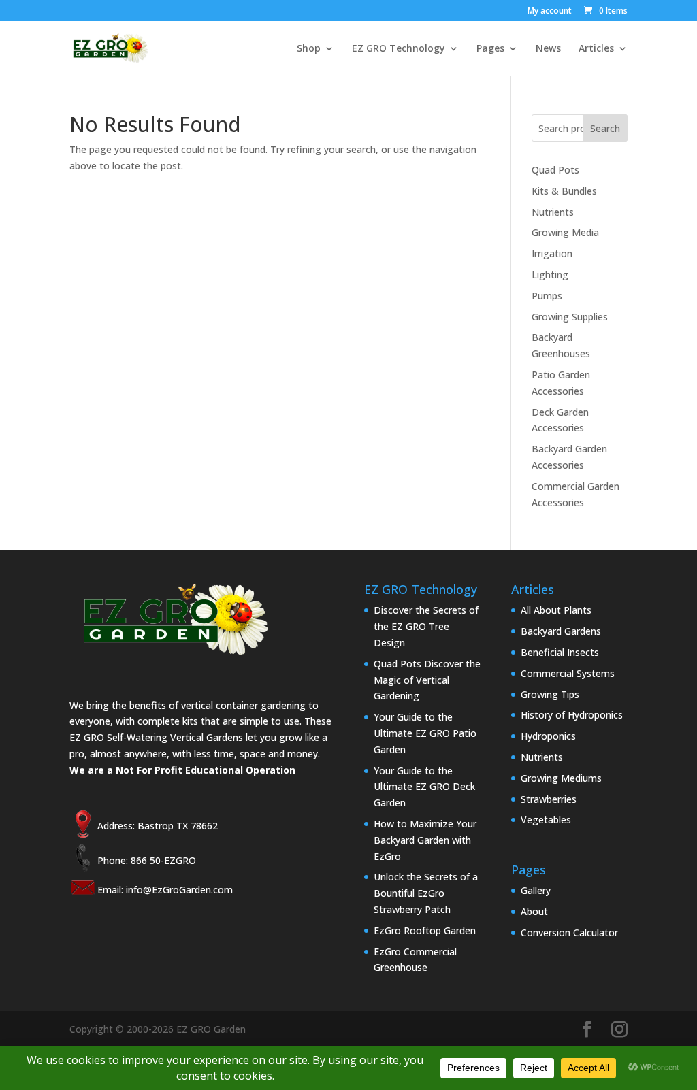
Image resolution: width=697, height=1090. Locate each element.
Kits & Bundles (564, 190)
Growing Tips (550, 694)
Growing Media (565, 232)
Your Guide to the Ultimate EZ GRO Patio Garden (425, 733)
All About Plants (556, 610)
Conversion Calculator (569, 932)
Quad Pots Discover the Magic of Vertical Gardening (427, 680)
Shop (309, 49)
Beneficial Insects (560, 652)
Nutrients (553, 211)
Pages (490, 49)
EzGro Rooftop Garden (425, 930)
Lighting (550, 274)
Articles (596, 49)
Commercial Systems (568, 673)
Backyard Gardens (561, 631)
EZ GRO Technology (398, 49)
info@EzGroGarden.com (179, 889)
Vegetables (546, 819)
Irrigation (552, 253)
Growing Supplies (570, 316)
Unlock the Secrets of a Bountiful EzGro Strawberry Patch (426, 893)
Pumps (547, 295)
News (548, 49)
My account (550, 11)
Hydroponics (548, 735)
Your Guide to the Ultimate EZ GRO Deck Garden (424, 787)
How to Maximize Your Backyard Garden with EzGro (425, 840)
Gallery (536, 890)
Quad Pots (555, 169)
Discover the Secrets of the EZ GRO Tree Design (426, 626)
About (534, 911)
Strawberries (549, 799)
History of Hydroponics (572, 714)
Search (605, 128)
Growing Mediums (561, 778)
